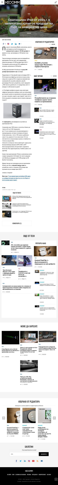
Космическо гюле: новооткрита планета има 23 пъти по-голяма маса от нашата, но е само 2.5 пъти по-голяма (48, 133)
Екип (13, 474)
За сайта (9, 474)
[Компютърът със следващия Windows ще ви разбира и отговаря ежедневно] (6, 214)
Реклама (29, 474)
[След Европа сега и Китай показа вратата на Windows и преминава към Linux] (10, 337)
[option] (45, 111)
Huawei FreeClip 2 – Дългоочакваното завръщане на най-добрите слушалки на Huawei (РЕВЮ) (45, 263)
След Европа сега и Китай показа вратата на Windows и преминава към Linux (10, 350)
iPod (12, 189)
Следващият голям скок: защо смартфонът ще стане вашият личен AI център (47, 273)
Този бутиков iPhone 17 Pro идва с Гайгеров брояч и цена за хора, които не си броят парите (9, 274)
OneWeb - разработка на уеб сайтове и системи (29, 481)
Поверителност (42, 474)
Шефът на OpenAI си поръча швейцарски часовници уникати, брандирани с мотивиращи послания (47, 122)
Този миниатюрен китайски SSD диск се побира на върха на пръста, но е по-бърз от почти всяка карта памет (16, 178)
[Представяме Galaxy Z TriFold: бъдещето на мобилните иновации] (37, 283)
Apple (9, 189)
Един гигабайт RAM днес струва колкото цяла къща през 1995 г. (47, 110)
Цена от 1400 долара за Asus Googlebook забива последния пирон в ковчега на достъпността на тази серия (28, 350)
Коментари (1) (17, 223)
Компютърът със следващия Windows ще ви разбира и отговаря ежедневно (21, 212)
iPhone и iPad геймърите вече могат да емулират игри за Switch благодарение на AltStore (22, 197)
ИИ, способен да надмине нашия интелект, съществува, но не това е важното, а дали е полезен (21, 247)
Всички (53, 44)
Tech (29, 14)
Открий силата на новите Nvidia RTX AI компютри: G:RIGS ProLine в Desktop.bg (47, 309)
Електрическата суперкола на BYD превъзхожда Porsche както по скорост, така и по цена (47, 349)
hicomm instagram (29, 461)
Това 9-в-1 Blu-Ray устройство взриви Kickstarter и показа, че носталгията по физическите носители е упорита (28, 379)
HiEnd (41, 130)
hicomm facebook (16, 461)
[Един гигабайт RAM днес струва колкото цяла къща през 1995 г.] (36, 111)
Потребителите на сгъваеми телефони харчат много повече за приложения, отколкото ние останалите (45, 100)
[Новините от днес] (56, 2)
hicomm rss (37, 461)
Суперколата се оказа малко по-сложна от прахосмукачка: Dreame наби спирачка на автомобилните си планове (17, 287)
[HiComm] (12, 2)
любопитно (4, 189)
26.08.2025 (29, 33)
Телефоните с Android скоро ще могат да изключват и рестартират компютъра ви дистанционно (24, 276)
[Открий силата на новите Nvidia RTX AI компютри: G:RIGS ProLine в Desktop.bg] (37, 306)
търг (14, 189)
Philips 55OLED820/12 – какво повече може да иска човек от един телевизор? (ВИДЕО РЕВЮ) (47, 297)
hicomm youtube (33, 461)
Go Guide (49, 474)
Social (36, 60)
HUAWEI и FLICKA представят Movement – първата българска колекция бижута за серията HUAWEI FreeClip (44, 66)
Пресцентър (35, 474)
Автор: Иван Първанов (6, 39)
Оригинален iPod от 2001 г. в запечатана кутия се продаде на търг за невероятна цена (29, 23)
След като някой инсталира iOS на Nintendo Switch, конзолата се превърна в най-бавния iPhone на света (21, 205)
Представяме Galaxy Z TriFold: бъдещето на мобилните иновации (48, 285)
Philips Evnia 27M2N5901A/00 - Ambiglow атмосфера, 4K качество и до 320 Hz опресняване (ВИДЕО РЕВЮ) (44, 432)
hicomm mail (41, 461)
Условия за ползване (20, 474)
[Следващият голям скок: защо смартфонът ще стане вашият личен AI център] (37, 271)
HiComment (42, 270)
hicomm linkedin (24, 461)
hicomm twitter (20, 461)
